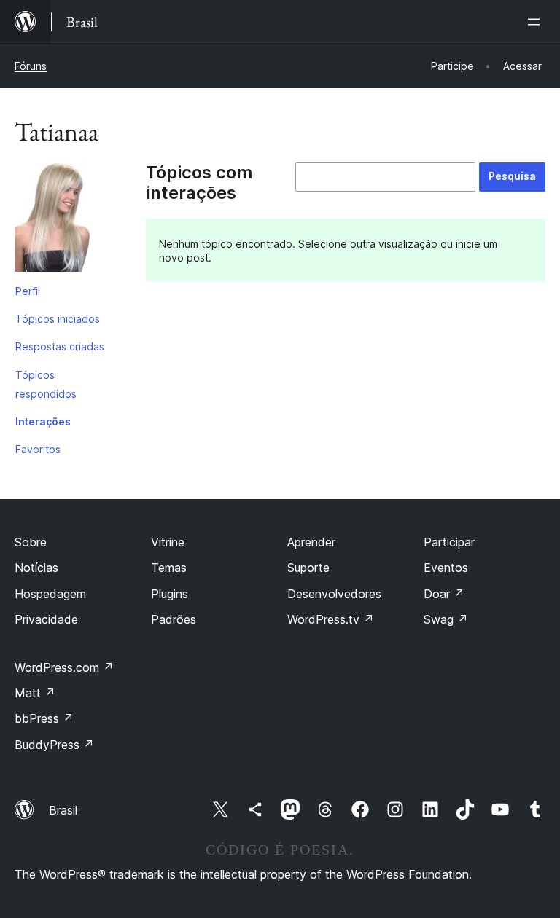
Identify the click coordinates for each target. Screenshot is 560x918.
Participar (449, 542)
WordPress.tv (330, 619)
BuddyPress (54, 744)
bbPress (44, 718)
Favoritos (38, 449)
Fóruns (31, 66)
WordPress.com (64, 667)
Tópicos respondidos (46, 384)
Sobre (31, 542)
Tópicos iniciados (57, 319)
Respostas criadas (59, 346)
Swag (446, 619)
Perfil (27, 291)
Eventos (446, 567)
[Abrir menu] (536, 22)
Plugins (169, 593)
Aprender (311, 542)
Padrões (173, 619)
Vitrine (167, 542)
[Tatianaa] (69, 220)
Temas (169, 567)
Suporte (308, 567)
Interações (43, 421)
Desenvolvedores (334, 593)
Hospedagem (50, 593)
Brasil (63, 810)
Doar (444, 593)
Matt (35, 693)
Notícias (36, 567)
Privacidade (46, 619)
